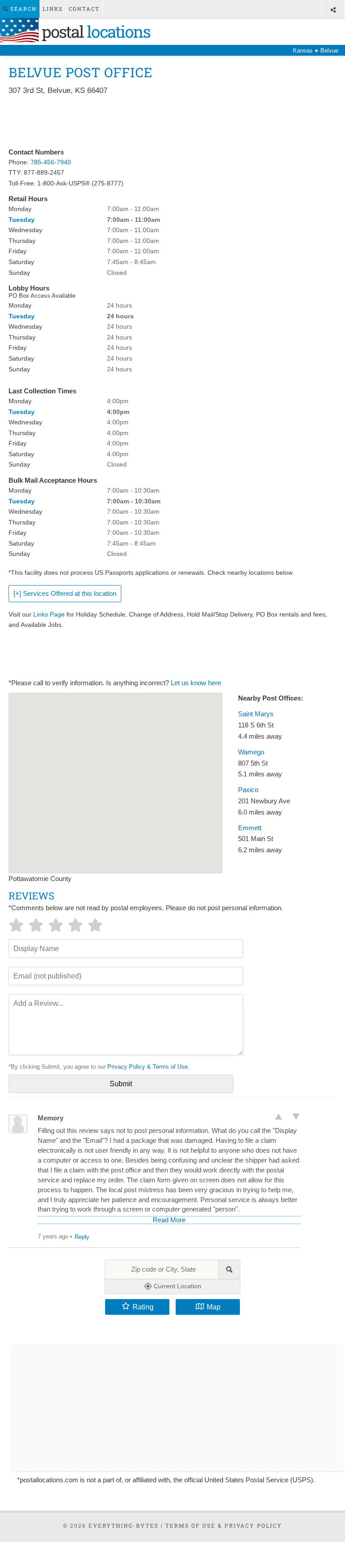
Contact (84, 8)
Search (22, 8)
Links (53, 8)
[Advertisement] (172, 122)
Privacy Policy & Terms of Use (147, 1066)
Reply (82, 1237)
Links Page (49, 614)
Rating (143, 1307)
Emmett (249, 828)
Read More (169, 1220)
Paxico (248, 789)
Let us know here (196, 683)
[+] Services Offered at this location (64, 593)
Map (214, 1307)
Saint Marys (256, 714)
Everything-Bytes (123, 1525)
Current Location (176, 1286)
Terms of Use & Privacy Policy (223, 1525)
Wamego (251, 752)
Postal (94, 31)
